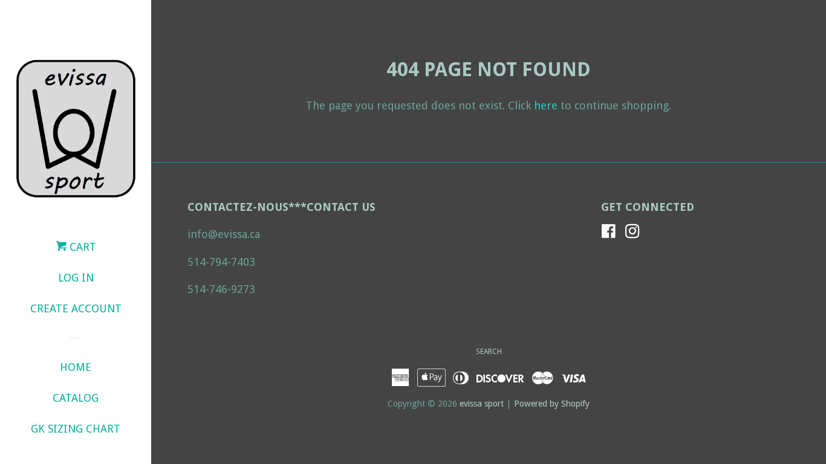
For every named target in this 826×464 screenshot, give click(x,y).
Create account (76, 308)
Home (75, 367)
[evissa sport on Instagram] (632, 233)
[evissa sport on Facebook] (608, 233)
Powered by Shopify (552, 403)
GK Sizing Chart (75, 428)
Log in (76, 277)
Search (489, 351)
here (546, 105)
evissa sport (482, 403)
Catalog (76, 398)
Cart (81, 246)
